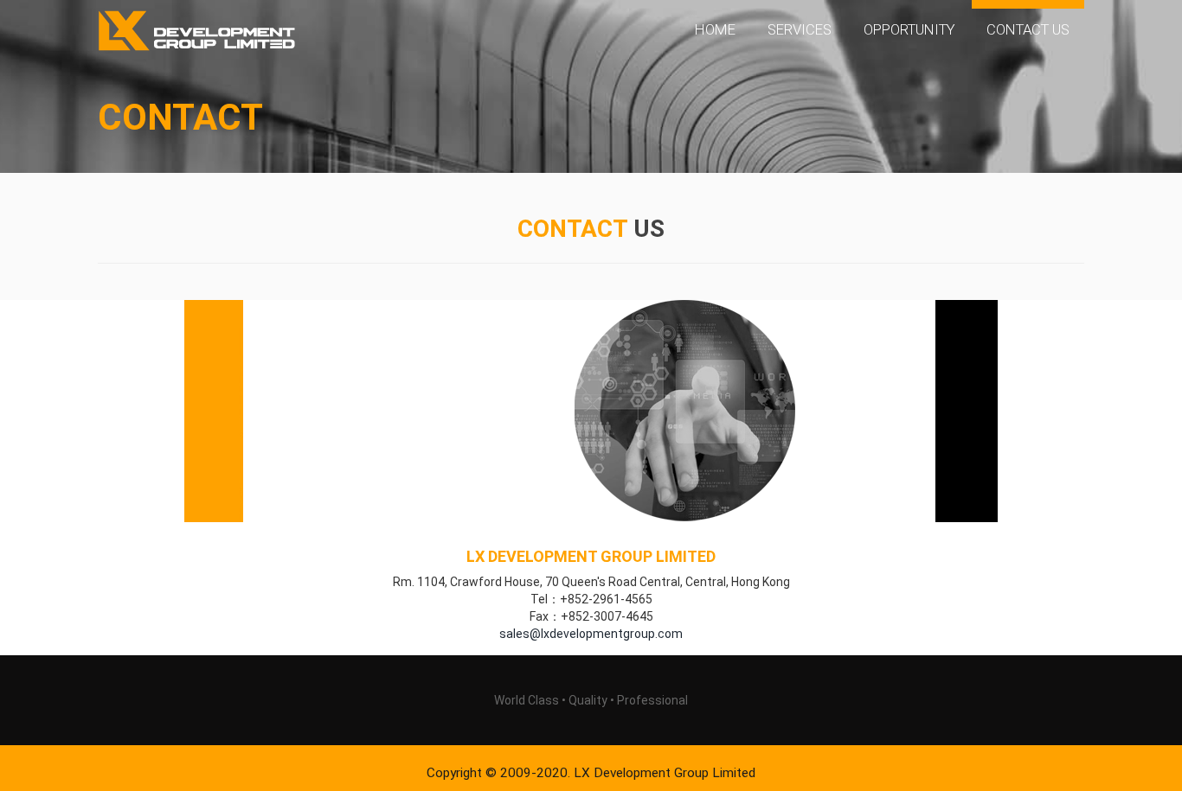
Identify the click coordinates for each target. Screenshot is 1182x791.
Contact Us (1028, 29)
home (715, 29)
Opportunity (909, 29)
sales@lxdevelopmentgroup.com (591, 634)
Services (800, 29)
